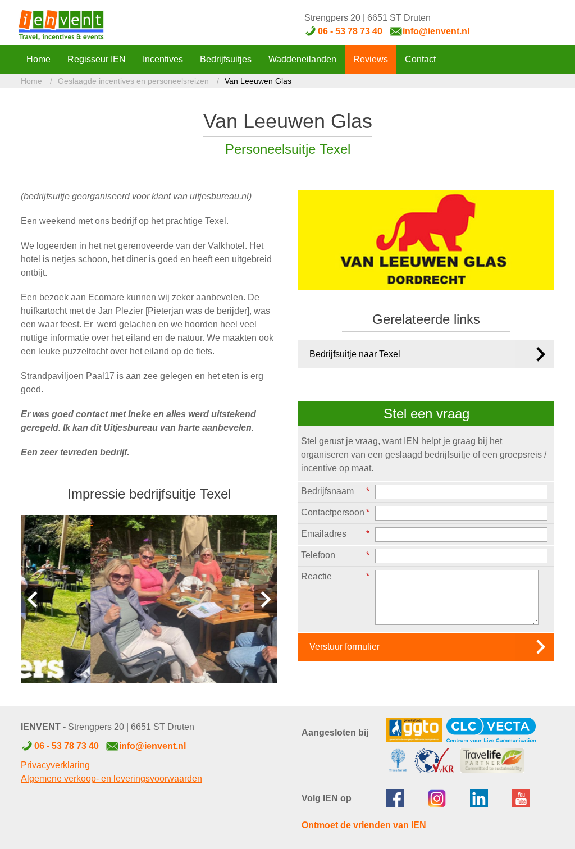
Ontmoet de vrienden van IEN (364, 825)
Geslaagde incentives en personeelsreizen (133, 80)
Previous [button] (32, 599)
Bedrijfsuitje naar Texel (354, 354)
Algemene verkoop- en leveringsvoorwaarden (111, 778)
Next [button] (265, 599)
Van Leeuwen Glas (258, 80)
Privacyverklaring (55, 765)
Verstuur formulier (344, 646)
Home (31, 80)
